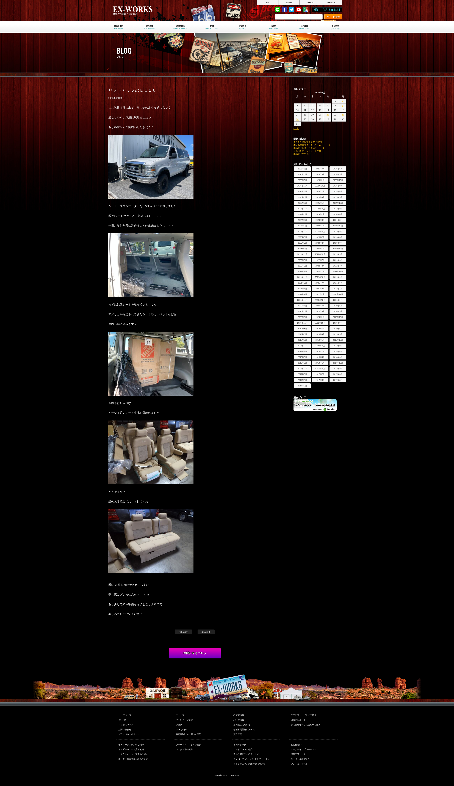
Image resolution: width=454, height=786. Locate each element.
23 (343, 115)
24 (297, 119)
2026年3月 (337, 174)
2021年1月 (320, 294)
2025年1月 (320, 203)
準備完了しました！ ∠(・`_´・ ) (309, 148)
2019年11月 (302, 323)
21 (327, 115)
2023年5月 (302, 243)
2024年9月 (337, 209)
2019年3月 (337, 334)
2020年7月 (320, 306)
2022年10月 (320, 254)
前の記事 (183, 631)
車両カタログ (239, 744)
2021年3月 (337, 289)
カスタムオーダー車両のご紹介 (133, 754)
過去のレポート (298, 720)
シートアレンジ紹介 (243, 749)
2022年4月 (320, 266)
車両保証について (241, 725)
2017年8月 (302, 374)
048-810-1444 (331, 9)
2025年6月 (337, 191)
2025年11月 (302, 186)
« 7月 (296, 128)
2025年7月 (320, 191)
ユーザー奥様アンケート (302, 759)
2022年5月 (302, 266)
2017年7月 (320, 374)
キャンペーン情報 (184, 720)
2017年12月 (338, 363)
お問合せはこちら (194, 653)
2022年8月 (302, 260)
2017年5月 (302, 380)
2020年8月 (302, 306)
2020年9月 (337, 300)
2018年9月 (337, 346)
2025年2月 (302, 203)
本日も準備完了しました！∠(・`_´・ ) (312, 145)
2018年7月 (320, 351)
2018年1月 (320, 363)
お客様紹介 (296, 744)
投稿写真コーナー (299, 754)
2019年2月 (302, 340)
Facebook (284, 9)
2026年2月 (302, 180)
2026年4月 (320, 174)
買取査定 (237, 734)
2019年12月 (338, 317)
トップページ (124, 715)
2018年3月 (337, 357)
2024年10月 (320, 209)
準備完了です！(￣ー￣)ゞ (306, 154)
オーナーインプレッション (303, 749)
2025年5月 (302, 197)
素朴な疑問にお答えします (246, 754)
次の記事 (206, 631)
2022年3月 (337, 266)
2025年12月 (338, 180)
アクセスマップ (125, 725)
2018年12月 (338, 340)
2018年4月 (320, 357)
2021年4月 (320, 289)
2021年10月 (320, 277)
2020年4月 (320, 311)
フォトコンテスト (299, 764)
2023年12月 (338, 226)
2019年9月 (337, 323)
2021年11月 (302, 277)
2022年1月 (320, 271)
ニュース (180, 715)
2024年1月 (320, 226)
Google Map (305, 9)
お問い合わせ (124, 729)
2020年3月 (337, 311)
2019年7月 (320, 329)
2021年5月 (302, 289)
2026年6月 (337, 169)
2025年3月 (337, 197)
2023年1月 (320, 249)
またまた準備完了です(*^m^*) (308, 142)
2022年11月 (302, 254)
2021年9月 (337, 277)
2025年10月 (320, 186)
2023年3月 (337, 243)
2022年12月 (338, 249)
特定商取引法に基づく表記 (188, 734)
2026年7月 (320, 169)
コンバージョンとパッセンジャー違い (251, 759)
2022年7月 (320, 260)
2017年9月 (337, 368)
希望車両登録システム (244, 729)
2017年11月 (302, 368)
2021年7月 (320, 283)
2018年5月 (302, 357)
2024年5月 (302, 220)
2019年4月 (320, 334)
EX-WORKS (146, 10)
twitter (291, 9)
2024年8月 (302, 214)
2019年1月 (320, 340)
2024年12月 (338, 203)
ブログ (179, 725)
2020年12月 (338, 294)
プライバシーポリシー (129, 734)
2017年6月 (337, 374)
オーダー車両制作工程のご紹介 (133, 759)
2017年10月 (320, 368)
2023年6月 (337, 237)
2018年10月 (320, 346)
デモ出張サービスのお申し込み (306, 725)
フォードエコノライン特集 (188, 744)
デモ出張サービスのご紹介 (303, 715)
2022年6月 (337, 260)
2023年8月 (302, 237)
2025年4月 (320, 197)
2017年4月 (320, 380)
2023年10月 (320, 231)
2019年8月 (302, 329)
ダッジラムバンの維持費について (249, 764)
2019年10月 (320, 323)
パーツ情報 (238, 720)
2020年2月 (302, 317)
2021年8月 (302, 283)
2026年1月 (320, 180)
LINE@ (277, 9)
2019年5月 (302, 334)
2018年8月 (302, 351)
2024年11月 (302, 209)
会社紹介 (122, 720)
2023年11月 (302, 231)
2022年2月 (302, 271)
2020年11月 (302, 300)
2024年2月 (302, 226)
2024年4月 (320, 220)
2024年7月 (320, 214)
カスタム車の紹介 (184, 749)
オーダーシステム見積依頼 (131, 749)
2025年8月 (302, 191)
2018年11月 (302, 346)
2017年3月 (337, 380)
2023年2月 (302, 249)
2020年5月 (302, 311)
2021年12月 (338, 271)
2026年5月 (302, 174)
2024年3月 (337, 220)
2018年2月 (302, 363)
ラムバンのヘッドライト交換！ (308, 151)
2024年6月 (337, 214)
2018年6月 (337, 351)
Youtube (298, 9)
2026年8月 (302, 169)
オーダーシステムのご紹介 (131, 744)
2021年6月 (337, 283)
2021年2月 (302, 294)
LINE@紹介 (181, 729)
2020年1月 (320, 317)
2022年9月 (337, 254)
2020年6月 (337, 306)
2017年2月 (302, 386)
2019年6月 (337, 329)
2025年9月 (337, 186)
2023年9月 (337, 231)
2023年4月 (320, 243)
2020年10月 (320, 300)
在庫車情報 (238, 715)
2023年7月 (320, 237)
